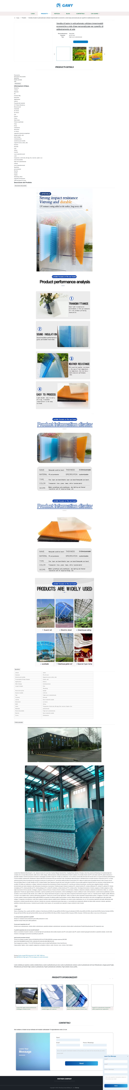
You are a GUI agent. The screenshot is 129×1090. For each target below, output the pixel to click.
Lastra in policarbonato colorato (68, 965)
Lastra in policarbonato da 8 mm (86, 965)
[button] (54, 54)
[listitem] (64, 53)
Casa (33, 13)
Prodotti (44, 13)
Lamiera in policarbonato (37, 966)
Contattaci (80, 13)
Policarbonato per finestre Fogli (22, 966)
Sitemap (77, 1087)
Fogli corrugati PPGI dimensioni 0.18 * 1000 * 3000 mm (32, 955)
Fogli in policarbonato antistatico (52, 966)
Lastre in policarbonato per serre (51, 965)
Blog (68, 13)
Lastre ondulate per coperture (21, 965)
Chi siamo (94, 13)
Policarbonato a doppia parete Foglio (104, 965)
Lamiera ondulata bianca (36, 965)
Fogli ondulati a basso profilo (69, 966)
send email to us (81, 41)
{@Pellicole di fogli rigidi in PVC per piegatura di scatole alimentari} (32, 957)
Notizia (57, 13)
